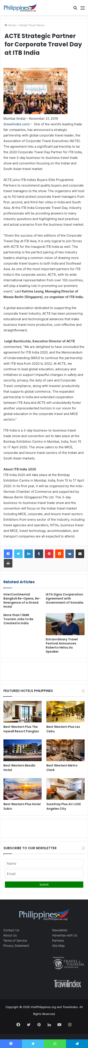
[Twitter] (18, 553)
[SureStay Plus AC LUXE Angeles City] (65, 789)
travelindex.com (16, 124)
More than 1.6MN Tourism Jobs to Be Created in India (18, 619)
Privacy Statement (16, 945)
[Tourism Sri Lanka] (20, 7)
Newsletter (59, 930)
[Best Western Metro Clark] (65, 750)
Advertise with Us (64, 935)
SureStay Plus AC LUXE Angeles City (63, 806)
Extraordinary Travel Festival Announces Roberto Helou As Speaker (62, 645)
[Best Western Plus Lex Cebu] (65, 712)
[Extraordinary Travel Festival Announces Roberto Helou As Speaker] (65, 624)
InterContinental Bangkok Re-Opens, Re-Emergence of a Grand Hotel (22, 600)
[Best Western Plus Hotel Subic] (22, 789)
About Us (10, 935)
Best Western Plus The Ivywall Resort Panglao (21, 729)
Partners (58, 940)
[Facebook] (8, 553)
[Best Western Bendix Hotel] (22, 750)
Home (11, 25)
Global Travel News (32, 25)
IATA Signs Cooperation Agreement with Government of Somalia (64, 598)
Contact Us (11, 930)
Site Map (58, 945)
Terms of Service (15, 940)
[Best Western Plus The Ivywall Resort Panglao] (22, 712)
